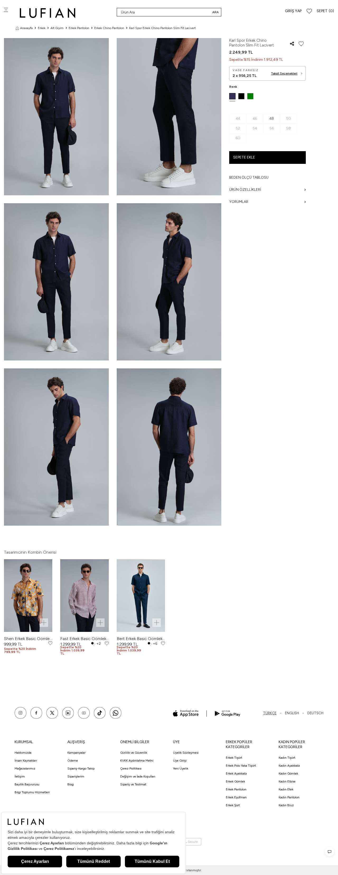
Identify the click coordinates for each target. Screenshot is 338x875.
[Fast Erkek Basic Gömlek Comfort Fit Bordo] (84, 595)
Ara (215, 12)
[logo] (47, 13)
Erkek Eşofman (236, 797)
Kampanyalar (76, 752)
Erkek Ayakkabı (236, 773)
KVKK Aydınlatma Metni (136, 760)
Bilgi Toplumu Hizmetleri (32, 792)
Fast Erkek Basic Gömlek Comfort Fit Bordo (83, 638)
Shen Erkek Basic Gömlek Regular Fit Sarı (27, 638)
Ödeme (72, 760)
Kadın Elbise (287, 781)
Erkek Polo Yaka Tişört (241, 765)
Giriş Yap (293, 11)
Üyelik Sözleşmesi (186, 752)
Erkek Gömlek (235, 781)
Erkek (41, 28)
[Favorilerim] (309, 11)
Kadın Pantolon (289, 797)
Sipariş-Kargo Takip (81, 768)
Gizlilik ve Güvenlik (133, 752)
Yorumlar (238, 202)
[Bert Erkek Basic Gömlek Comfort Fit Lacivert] (141, 595)
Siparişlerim (75, 776)
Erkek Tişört (234, 758)
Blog (70, 784)
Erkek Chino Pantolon (109, 28)
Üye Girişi (180, 760)
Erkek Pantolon (79, 28)
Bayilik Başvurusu (27, 784)
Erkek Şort (233, 805)
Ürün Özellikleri (245, 189)
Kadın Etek (286, 789)
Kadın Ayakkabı (289, 765)
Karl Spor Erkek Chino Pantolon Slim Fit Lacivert (162, 28)
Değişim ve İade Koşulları (137, 776)
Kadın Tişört (287, 758)
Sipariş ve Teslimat (133, 784)
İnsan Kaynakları (26, 760)
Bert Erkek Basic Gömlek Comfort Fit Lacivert (139, 638)
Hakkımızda (23, 752)
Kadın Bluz (286, 805)
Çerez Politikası (131, 768)
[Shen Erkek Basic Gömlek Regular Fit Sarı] (28, 595)
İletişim (20, 776)
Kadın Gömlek (288, 773)
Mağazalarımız (25, 768)
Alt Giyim (57, 28)
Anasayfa (26, 28)
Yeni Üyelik (180, 768)
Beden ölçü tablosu (249, 177)
